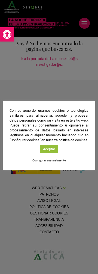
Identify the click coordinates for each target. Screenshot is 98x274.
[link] (7, 34)
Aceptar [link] (49, 149)
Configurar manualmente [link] (49, 160)
